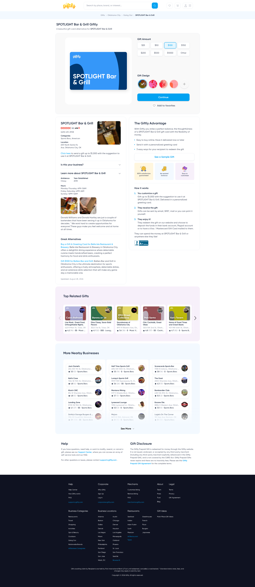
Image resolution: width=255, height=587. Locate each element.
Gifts (103, 15)
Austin (115, 517)
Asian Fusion (132, 524)
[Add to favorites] (163, 105)
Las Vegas (101, 532)
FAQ (70, 498)
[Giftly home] (69, 6)
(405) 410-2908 (67, 132)
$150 (183, 45)
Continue (163, 97)
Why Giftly (101, 490)
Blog (158, 502)
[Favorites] (170, 6)
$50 (156, 45)
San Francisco (118, 552)
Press (159, 494)
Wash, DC (101, 560)
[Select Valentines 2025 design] (153, 84)
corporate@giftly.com (106, 502)
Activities (71, 529)
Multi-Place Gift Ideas (165, 517)
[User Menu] (188, 6)
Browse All (116, 560)
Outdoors (71, 536)
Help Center (72, 490)
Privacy (171, 494)
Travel (70, 520)
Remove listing (133, 494)
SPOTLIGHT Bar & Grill (144, 15)
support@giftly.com (108, 460)
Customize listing (134, 490)
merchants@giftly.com (136, 502)
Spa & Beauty (73, 532)
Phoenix (115, 544)
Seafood (131, 517)
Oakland (116, 540)
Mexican (131, 532)
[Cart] (178, 6)
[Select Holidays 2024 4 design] (142, 84)
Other (183, 53)
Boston (100, 520)
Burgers (145, 529)
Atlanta (101, 517)
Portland (101, 548)
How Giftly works (74, 494)
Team (159, 490)
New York (101, 540)
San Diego (102, 552)
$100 (170, 45)
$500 (156, 53)
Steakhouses (147, 517)
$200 (143, 53)
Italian (130, 520)
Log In (100, 498)
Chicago (116, 520)
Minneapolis (117, 536)
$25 (143, 45)
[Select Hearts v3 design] (173, 84)
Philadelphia (102, 544)
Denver (115, 524)
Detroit (100, 529)
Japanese (146, 532)
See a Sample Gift (164, 156)
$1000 (170, 53)
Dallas (100, 524)
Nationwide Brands (75, 544)
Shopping (72, 524)
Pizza (144, 524)
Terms (171, 490)
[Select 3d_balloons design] (163, 84)
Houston (116, 529)
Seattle (115, 556)
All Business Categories (76, 548)
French (144, 520)
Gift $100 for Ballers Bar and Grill (77, 261)
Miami (100, 536)
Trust (159, 498)
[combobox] (121, 5)
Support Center (85, 452)
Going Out (72, 540)
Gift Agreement (174, 498)
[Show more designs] (184, 84)
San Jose (101, 556)
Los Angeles (117, 532)
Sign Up (101, 494)
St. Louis (116, 548)
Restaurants (73, 517)
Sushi (129, 529)
